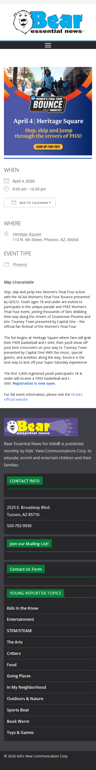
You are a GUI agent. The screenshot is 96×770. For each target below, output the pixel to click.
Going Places (19, 676)
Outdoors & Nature (25, 698)
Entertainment (20, 619)
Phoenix (20, 264)
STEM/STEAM (19, 630)
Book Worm (18, 721)
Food (11, 664)
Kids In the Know (22, 608)
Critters (14, 653)
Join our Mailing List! (29, 543)
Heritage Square (27, 234)
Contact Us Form (26, 569)
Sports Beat (18, 710)
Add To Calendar (33, 203)
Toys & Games (20, 732)
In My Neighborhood (26, 687)
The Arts (15, 642)
